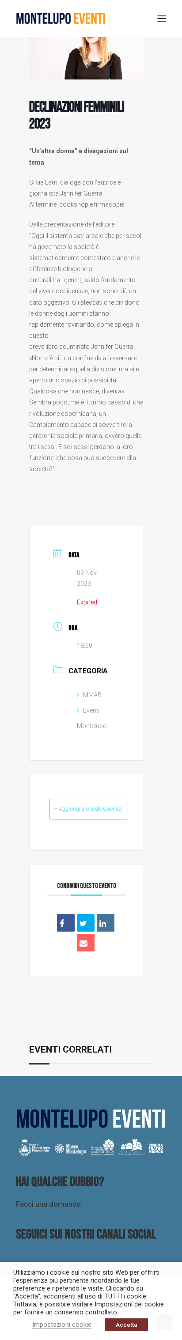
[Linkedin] (105, 923)
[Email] (86, 942)
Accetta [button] (126, 1324)
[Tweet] (86, 923)
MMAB (92, 694)
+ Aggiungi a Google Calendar (88, 809)
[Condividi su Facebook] (66, 923)
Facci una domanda (48, 1204)
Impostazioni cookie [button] (61, 1325)
